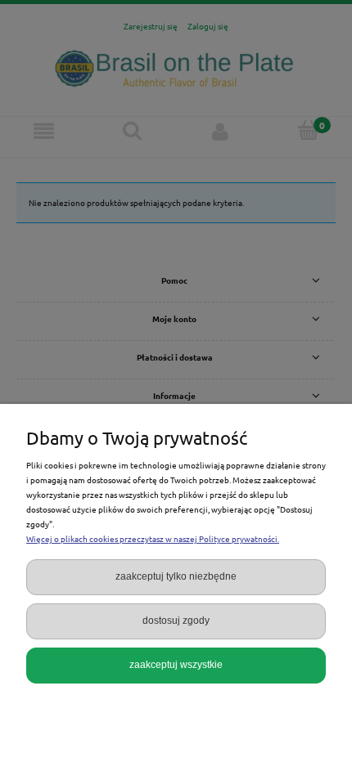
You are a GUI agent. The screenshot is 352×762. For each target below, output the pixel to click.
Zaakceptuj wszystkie (176, 665)
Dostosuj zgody (176, 620)
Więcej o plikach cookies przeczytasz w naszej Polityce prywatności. (152, 538)
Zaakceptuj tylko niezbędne (176, 576)
